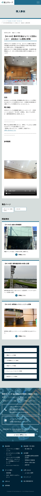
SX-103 (18, 209)
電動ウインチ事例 (11, 355)
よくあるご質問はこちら (20, 434)
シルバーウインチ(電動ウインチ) (13, 449)
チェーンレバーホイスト (12, 465)
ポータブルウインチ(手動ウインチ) (13, 454)
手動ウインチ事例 (11, 365)
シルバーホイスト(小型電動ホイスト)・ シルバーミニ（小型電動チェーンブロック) (13, 460)
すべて (8, 350)
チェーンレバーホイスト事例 (14, 371)
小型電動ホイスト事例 (12, 360)
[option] (20, 70)
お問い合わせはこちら (10, 130)
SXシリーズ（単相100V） (8, 210)
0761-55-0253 (17, 429)
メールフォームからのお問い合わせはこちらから (19, 420)
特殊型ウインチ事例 (11, 376)
